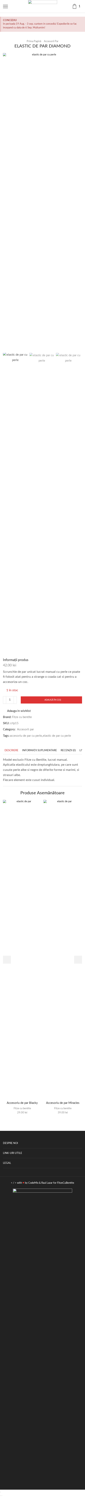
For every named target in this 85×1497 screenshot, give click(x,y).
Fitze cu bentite (22, 717)
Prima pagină (34, 41)
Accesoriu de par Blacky (22, 1102)
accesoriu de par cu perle (26, 735)
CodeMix (33, 1183)
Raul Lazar (47, 1183)
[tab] (11, 750)
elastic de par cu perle (57, 735)
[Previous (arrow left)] (0, 1495)
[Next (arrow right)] (1, 1495)
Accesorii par (51, 41)
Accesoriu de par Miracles (62, 1102)
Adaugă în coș (52, 700)
